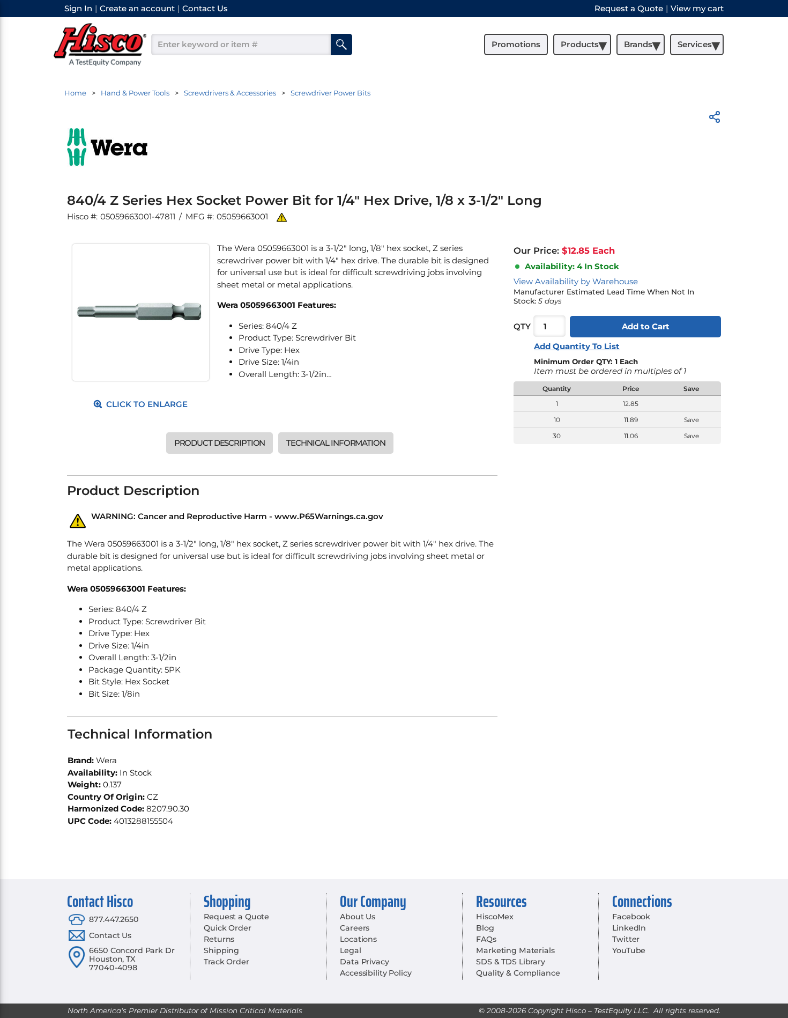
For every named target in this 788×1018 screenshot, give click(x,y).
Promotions (516, 44)
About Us (357, 916)
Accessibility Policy (375, 973)
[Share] (714, 118)
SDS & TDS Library (510, 961)
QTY (522, 326)
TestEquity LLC (621, 1010)
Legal (350, 950)
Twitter (626, 939)
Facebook (631, 916)
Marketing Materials (515, 950)
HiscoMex (495, 916)
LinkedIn (629, 928)
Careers (354, 928)
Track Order (226, 961)
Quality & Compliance (518, 973)
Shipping (221, 950)
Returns (219, 939)
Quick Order (227, 928)
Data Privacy (364, 961)
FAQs (486, 939)
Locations (358, 939)
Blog (485, 928)
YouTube (628, 950)
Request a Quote (236, 916)
